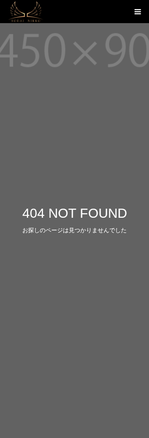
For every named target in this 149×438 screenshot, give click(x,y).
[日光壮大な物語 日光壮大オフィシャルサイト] (25, 11)
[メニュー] (137, 11)
